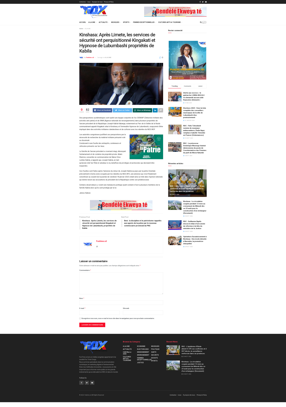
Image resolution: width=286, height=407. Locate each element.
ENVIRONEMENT (143, 355)
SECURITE (155, 355)
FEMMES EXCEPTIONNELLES (144, 22)
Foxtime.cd (90, 57)
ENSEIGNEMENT (143, 352)
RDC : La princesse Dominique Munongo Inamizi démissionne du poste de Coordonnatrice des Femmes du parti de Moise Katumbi (194, 148)
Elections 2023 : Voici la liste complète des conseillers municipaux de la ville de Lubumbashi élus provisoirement (194, 112)
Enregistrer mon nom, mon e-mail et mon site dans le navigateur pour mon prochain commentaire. (118, 318)
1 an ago (100, 57)
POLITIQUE (155, 349)
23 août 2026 (175, 194)
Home (81, 28)
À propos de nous (97, 2)
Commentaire (85, 270)
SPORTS (126, 22)
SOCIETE (154, 358)
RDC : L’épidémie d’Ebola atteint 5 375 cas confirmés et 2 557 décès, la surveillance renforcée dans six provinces (187, 189)
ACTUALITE (103, 22)
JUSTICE (140, 362)
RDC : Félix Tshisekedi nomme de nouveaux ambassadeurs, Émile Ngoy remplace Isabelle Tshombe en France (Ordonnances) (194, 130)
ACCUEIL (82, 22)
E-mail (82, 308)
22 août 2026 (188, 246)
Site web (126, 308)
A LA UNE (91, 22)
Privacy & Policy (109, 2)
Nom (81, 298)
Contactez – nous (84, 2)
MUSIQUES (115, 22)
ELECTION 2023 (143, 349)
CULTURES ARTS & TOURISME (169, 22)
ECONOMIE (141, 346)
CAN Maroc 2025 (127, 353)
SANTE (153, 352)
